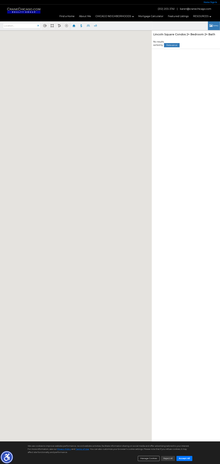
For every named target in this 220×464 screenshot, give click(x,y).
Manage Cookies (148, 458)
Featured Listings (178, 16)
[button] (7, 457)
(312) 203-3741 (166, 8)
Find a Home (67, 16)
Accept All (184, 458)
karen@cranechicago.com (195, 8)
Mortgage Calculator (150, 16)
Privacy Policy (64, 449)
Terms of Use (82, 449)
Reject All (168, 458)
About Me (85, 16)
